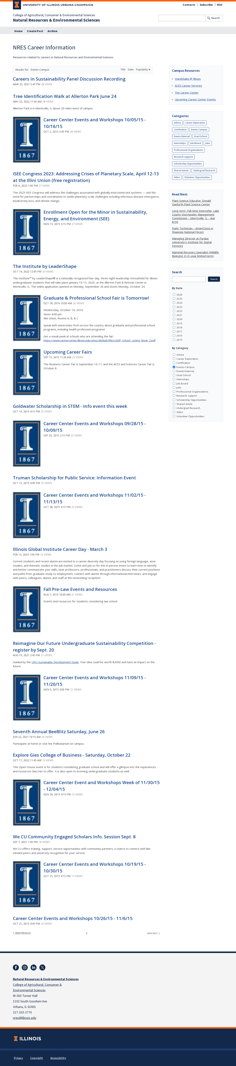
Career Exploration (195, 122)
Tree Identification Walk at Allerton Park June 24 (64, 96)
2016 (179, 335)
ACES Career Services (188, 85)
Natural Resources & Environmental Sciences (56, 20)
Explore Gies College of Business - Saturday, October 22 (72, 755)
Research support (183, 156)
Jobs (207, 143)
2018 (179, 327)
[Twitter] (42, 967)
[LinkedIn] (34, 967)
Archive (52, 31)
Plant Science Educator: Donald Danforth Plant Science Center (191, 202)
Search (215, 18)
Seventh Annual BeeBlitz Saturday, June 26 (59, 731)
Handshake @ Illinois (188, 79)
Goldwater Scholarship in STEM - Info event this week (70, 406)
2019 (179, 323)
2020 (179, 319)
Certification (180, 129)
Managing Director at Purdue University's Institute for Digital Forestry (192, 242)
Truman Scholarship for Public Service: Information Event (74, 478)
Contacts (189, 5)
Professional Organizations (188, 150)
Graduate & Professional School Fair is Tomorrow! (96, 298)
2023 (179, 307)
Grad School (200, 136)
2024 (179, 302)
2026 (179, 294)
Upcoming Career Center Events (195, 99)
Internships (180, 143)
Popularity (142, 69)
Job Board (195, 143)
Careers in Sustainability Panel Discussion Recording (69, 79)
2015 (179, 339)
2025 (179, 298)
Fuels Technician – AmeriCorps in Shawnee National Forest (192, 230)
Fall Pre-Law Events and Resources (80, 589)
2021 (179, 315)
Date (131, 69)
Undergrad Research (204, 170)
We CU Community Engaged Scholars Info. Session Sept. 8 (74, 837)
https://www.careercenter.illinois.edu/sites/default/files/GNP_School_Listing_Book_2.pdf (99, 340)
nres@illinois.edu (24, 1018)
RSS (219, 5)
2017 (179, 331)
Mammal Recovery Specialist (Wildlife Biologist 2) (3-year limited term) (195, 254)
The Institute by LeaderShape (45, 266)
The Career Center (187, 92)
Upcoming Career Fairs (68, 352)
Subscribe (206, 5)
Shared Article (181, 170)
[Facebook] (16, 967)
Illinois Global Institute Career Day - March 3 (60, 549)
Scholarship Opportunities (188, 163)
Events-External (182, 136)
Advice (177, 122)
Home (18, 31)
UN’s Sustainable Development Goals (55, 662)
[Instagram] (25, 967)
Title (123, 69)
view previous (23, 933)
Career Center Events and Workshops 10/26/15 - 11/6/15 (73, 918)
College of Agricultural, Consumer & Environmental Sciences (54, 15)
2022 (179, 311)
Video (177, 177)
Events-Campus (199, 129)
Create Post (35, 31)
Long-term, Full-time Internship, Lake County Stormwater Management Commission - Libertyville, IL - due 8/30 (195, 216)
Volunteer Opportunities (197, 177)
